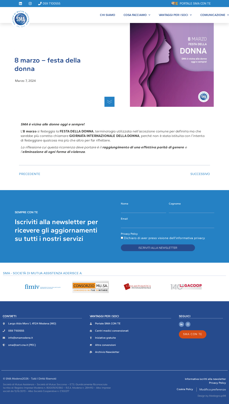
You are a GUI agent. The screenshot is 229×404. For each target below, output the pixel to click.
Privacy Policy (129, 233)
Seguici (184, 316)
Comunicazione (212, 15)
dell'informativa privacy (187, 238)
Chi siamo (107, 15)
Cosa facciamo (135, 15)
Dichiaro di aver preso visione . (164, 238)
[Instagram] (188, 324)
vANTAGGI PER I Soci (104, 316)
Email (124, 218)
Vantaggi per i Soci (173, 15)
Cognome (175, 203)
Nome (124, 203)
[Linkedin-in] (181, 324)
